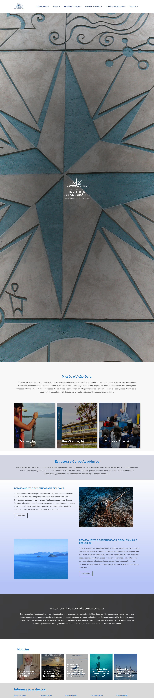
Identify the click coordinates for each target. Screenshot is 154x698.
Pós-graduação (20, 695)
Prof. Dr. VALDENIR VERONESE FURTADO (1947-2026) (27, 673)
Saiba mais (21, 516)
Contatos (132, 6)
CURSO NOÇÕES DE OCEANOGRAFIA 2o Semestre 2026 (51, 673)
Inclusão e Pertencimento (115, 6)
